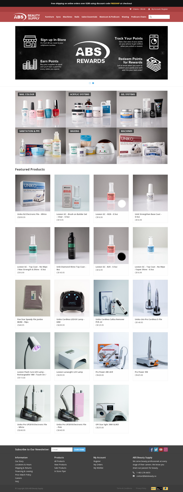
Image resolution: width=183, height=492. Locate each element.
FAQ (17, 481)
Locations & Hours (23, 464)
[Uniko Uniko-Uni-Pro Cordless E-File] (150, 298)
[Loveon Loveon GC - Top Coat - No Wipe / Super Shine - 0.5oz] (150, 245)
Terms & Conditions (124, 488)
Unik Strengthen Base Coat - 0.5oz (148, 215)
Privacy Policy (141, 488)
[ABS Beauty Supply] (27, 17)
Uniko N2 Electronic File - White (31, 214)
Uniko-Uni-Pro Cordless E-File (148, 319)
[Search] (150, 17)
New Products (60, 464)
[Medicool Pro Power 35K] (150, 350)
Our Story (19, 461)
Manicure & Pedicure (109, 17)
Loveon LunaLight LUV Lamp (70, 372)
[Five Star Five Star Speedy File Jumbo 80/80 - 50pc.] (32, 298)
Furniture (49, 17)
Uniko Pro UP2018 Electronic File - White (32, 425)
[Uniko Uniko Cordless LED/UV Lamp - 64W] (72, 298)
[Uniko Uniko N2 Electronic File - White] (32, 193)
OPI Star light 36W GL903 (107, 424)
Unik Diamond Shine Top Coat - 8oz (71, 268)
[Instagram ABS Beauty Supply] (166, 449)
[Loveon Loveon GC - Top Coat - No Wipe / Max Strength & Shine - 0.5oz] (32, 245)
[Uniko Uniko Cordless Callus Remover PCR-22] (111, 298)
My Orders (98, 464)
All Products (59, 461)
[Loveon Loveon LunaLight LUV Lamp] (72, 350)
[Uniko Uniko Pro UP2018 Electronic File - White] (32, 403)
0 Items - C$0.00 (139, 9)
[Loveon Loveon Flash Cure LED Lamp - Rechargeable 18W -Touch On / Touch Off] (32, 350)
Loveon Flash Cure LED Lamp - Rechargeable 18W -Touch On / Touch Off (31, 373)
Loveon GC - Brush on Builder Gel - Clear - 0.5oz (72, 215)
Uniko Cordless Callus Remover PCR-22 (110, 320)
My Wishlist (98, 468)
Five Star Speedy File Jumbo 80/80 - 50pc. (30, 320)
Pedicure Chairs (138, 17)
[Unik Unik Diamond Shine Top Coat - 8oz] (72, 245)
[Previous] (20, 53)
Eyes (58, 17)
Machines (67, 17)
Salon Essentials (89, 17)
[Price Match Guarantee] (91, 53)
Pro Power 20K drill (104, 372)
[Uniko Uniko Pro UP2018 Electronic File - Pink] (72, 403)
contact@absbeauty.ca (146, 476)
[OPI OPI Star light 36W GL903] (111, 403)
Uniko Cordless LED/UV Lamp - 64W (71, 320)
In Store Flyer (60, 471)
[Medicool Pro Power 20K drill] (111, 350)
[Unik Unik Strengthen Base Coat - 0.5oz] (150, 193)
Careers (18, 478)
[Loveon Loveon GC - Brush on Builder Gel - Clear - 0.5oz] (72, 193)
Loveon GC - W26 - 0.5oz (107, 214)
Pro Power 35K (141, 372)
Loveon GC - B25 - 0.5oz (106, 267)
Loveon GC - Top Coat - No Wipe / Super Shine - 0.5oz (150, 268)
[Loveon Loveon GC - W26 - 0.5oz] (111, 193)
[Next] (162, 53)
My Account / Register (159, 9)
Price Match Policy (23, 474)
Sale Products (60, 468)
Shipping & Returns (23, 468)
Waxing (125, 17)
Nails (76, 17)
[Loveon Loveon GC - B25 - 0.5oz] (111, 245)
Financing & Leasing (24, 471)
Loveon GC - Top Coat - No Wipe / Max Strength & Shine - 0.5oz (32, 268)
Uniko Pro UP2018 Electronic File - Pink (71, 425)
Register (97, 461)
